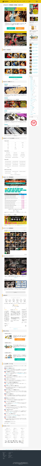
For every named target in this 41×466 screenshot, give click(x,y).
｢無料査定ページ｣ (9, 369)
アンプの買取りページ (11, 412)
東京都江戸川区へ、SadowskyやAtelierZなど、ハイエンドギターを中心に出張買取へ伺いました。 (35, 54)
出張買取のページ (8, 384)
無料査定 (15, 1)
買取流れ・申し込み (19, 1)
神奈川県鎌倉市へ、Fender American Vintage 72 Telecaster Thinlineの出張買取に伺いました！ (35, 57)
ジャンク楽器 (31, 106)
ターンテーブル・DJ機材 (32, 113)
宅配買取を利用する (19, 349)
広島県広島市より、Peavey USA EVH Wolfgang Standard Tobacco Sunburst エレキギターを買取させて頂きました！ (35, 60)
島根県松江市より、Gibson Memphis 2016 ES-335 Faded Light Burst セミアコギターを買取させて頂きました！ (35, 45)
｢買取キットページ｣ (8, 373)
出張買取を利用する (19, 359)
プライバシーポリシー (11, 457)
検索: (19, 193)
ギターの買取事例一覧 (15, 79)
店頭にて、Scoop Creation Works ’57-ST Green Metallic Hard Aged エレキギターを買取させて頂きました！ (35, 73)
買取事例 (29, 1)
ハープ (30, 111)
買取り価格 (22, 194)
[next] (25, 325)
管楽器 (30, 105)
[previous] (5, 325)
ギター (30, 79)
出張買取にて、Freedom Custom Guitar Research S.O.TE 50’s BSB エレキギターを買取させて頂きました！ (35, 69)
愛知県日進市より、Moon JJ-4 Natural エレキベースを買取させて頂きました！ (35, 47)
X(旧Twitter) (10, 456)
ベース (30, 98)
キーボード (31, 109)
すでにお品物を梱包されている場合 (20, 373)
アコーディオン (31, 110)
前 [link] (14, 210)
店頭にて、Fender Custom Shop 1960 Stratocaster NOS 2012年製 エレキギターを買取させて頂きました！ (35, 63)
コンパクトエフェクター (15, 403)
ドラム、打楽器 (31, 108)
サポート (9, 423)
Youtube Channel (10, 455)
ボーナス (27, 1)
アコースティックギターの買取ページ (13, 415)
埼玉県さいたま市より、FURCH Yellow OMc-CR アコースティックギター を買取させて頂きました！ (35, 66)
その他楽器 (31, 114)
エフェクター (31, 102)
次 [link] (16, 210)
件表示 (7, 193)
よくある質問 (23, 1)
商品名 (5, 194)
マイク (30, 112)
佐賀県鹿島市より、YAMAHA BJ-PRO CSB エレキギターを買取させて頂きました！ (35, 50)
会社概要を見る (15, 277)
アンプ (30, 103)
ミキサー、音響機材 (32, 107)
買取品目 (12, 1)
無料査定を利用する (19, 339)
